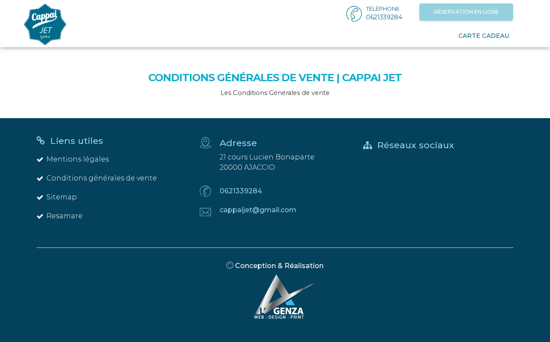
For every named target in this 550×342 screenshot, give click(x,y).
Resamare (64, 216)
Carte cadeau (483, 36)
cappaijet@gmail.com (258, 210)
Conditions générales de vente (101, 178)
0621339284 (241, 191)
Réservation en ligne (466, 12)
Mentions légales (77, 159)
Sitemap (61, 197)
